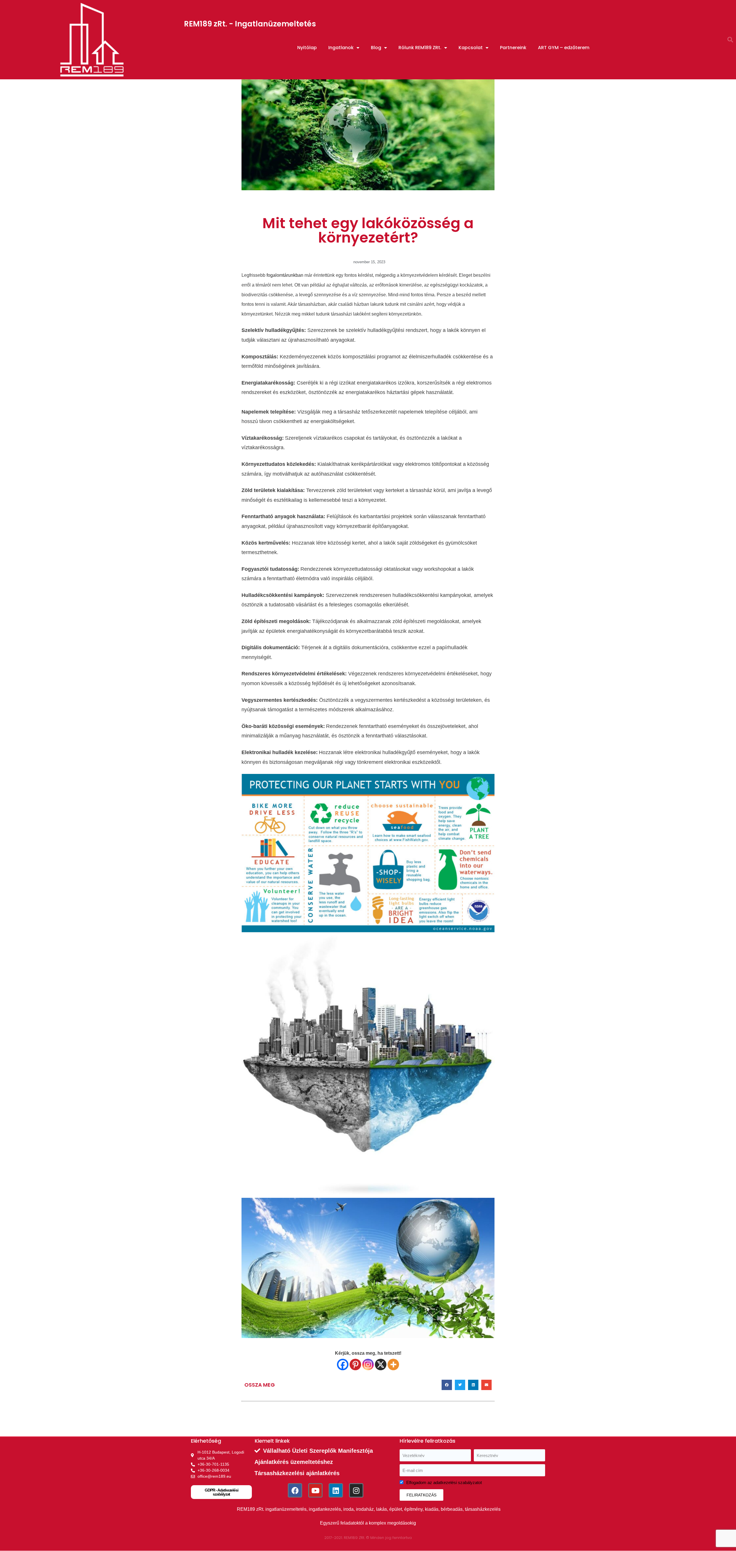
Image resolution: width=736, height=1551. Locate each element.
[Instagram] (368, 1364)
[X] (380, 1364)
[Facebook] (342, 1364)
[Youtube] (315, 1490)
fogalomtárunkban (285, 275)
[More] (393, 1364)
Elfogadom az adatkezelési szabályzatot (444, 1482)
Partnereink (513, 47)
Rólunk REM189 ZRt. (419, 47)
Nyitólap (307, 47)
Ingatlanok (341, 47)
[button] (730, 39)
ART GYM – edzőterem (563, 47)
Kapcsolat (471, 47)
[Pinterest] (355, 1364)
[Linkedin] (336, 1490)
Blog (376, 47)
